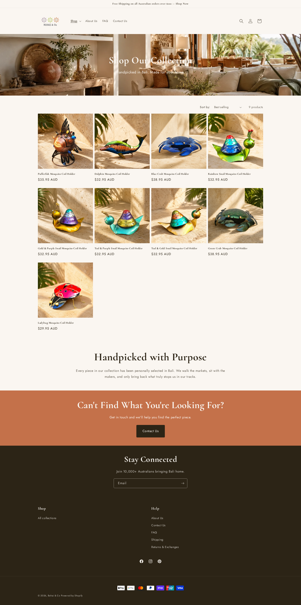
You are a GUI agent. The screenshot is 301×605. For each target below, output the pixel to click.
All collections (47, 518)
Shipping (157, 540)
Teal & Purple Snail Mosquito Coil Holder (119, 248)
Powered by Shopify (72, 595)
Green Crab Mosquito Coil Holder (228, 248)
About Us (157, 518)
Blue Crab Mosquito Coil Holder (170, 174)
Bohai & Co (54, 595)
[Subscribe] (182, 483)
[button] (75, 21)
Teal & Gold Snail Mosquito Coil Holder (174, 248)
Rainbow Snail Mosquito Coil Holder (229, 174)
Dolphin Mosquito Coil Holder (112, 174)
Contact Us (151, 431)
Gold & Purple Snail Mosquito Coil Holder (62, 248)
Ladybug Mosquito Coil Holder (56, 322)
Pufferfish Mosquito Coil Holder (56, 174)
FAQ (154, 532)
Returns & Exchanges (165, 547)
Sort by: (205, 107)
